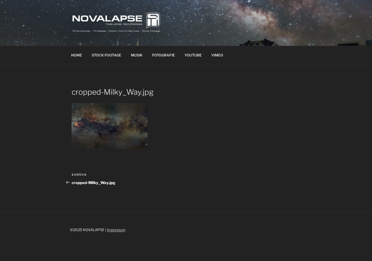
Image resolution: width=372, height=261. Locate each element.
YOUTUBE (193, 55)
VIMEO (217, 55)
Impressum (116, 230)
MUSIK (136, 55)
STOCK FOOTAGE (106, 55)
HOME (76, 55)
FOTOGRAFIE (163, 55)
